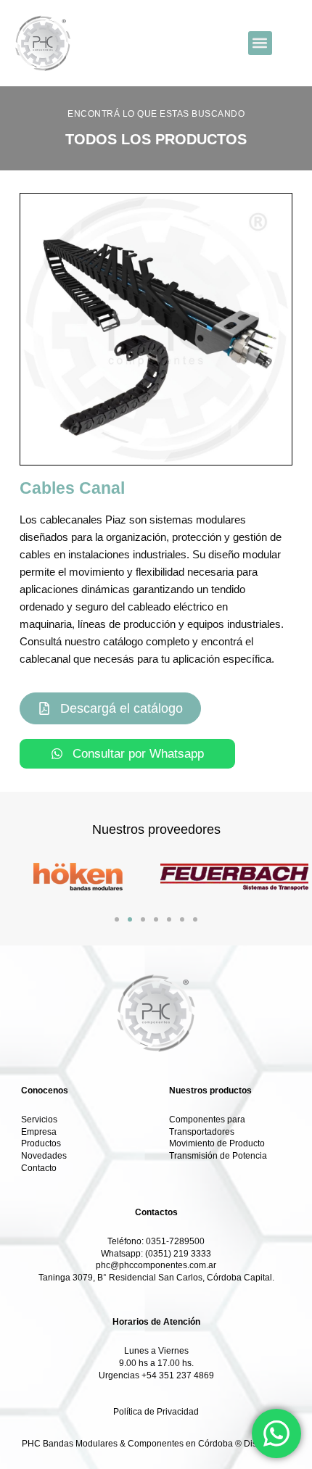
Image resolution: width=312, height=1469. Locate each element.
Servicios (39, 1119)
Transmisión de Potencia (218, 1156)
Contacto (39, 1168)
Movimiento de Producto (217, 1143)
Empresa (39, 1132)
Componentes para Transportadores (207, 1125)
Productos (41, 1143)
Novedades (44, 1156)
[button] (260, 43)
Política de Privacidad (156, 1412)
